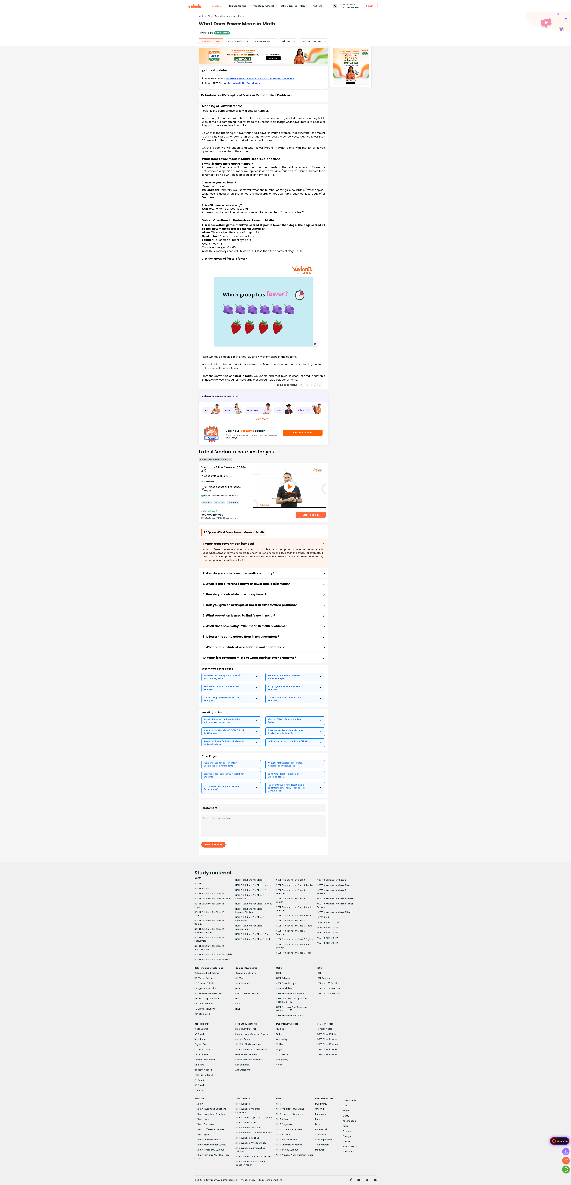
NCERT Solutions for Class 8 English (335, 898)
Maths (202, 16)
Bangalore (320, 1114)
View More (262, 419)
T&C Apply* (231, 437)
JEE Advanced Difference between (253, 1132)
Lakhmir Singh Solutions (206, 998)
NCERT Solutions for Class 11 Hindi (252, 939)
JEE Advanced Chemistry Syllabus (253, 1156)
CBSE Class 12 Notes (327, 1034)
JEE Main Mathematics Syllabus (211, 1144)
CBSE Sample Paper (286, 983)
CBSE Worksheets (285, 988)
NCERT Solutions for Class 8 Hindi (334, 912)
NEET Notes (282, 1119)
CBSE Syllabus (283, 978)
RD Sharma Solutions (205, 983)
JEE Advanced (242, 983)
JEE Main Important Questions (210, 1108)
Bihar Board (200, 1039)
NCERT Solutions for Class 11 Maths (253, 885)
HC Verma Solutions (205, 978)
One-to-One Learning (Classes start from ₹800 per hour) (260, 78)
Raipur (346, 1125)
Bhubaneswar (350, 1146)
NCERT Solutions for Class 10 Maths (294, 885)
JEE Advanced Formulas (247, 1127)
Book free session (302, 432)
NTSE (237, 1008)
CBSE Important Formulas (289, 1015)
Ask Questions (242, 1069)
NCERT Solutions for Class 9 (290, 920)
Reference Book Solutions (208, 973)
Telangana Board (203, 1075)
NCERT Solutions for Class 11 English (253, 934)
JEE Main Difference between (209, 1129)
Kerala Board (201, 1054)
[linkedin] (358, 1180)
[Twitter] (367, 1180)
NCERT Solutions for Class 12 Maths (212, 898)
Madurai (319, 1149)
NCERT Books (323, 917)
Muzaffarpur (321, 1103)
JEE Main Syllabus (203, 1134)
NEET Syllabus (283, 1134)
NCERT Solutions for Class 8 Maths (335, 885)
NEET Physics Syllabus (287, 1139)
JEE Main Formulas (204, 1124)
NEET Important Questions (290, 1108)
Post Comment (213, 844)
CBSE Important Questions (290, 993)
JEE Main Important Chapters (209, 1114)
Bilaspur (347, 1131)
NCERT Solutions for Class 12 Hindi (212, 959)
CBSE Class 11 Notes (327, 1039)
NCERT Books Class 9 (328, 937)
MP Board (199, 1064)
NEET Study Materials (246, 1054)
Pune (345, 1105)
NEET (237, 988)
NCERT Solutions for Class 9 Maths (294, 925)
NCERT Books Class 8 (328, 942)
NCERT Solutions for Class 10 (291, 879)
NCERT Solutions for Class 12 (209, 893)
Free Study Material (245, 1028)
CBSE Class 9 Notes (327, 1049)
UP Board (199, 1085)
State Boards (201, 1028)
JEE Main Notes (202, 1119)
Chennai (319, 1108)
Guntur (346, 1115)
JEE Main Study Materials (248, 1044)
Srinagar (347, 1136)
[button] (211, 410)
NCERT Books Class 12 (328, 922)
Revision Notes (324, 1028)
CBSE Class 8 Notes (327, 1054)
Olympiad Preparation (247, 993)
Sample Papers (262, 41)
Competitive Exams (245, 973)
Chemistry (281, 1039)
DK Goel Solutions (203, 1003)
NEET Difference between (289, 1129)
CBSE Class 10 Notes (327, 1044)
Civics (279, 1064)
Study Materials (235, 41)
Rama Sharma (222, 33)
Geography (282, 1059)
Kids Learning (242, 1064)
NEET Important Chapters (289, 1114)
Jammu (347, 1141)
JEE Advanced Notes (246, 1122)
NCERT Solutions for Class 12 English (213, 954)
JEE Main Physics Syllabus (207, 1139)
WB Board (199, 1090)
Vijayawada (321, 1134)
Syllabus (285, 41)
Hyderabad (321, 1129)
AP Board (199, 1034)
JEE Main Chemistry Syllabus (209, 1149)
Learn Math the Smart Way (244, 83)
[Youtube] (375, 1180)
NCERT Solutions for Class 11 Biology (253, 903)
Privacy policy (248, 1179)
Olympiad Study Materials (249, 1059)
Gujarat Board (201, 1044)
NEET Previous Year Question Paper (294, 1154)
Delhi (317, 1124)
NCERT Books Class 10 (328, 932)
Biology (280, 1034)
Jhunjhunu (348, 1151)
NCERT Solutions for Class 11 (249, 879)
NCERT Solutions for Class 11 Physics (254, 890)
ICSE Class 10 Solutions (329, 983)
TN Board (199, 1080)
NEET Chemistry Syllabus (289, 1144)
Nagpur (346, 1110)
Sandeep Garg (202, 1013)
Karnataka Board (203, 1049)
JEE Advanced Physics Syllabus (251, 1142)
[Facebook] (351, 1180)
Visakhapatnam (323, 1139)
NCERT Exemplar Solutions (208, 993)
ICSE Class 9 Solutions (328, 988)
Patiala (318, 1119)
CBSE (278, 973)
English (279, 1049)
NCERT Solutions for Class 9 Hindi (293, 952)
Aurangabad (349, 1120)
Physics (280, 1028)
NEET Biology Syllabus (287, 1149)
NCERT (197, 883)
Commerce (282, 1054)
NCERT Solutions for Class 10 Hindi (293, 915)
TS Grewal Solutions (204, 1008)
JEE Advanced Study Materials (251, 1049)
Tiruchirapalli (322, 1144)
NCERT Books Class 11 (328, 927)
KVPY (238, 1003)
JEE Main (239, 978)
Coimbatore (349, 1100)
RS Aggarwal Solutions (206, 988)
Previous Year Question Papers (251, 1034)
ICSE (319, 973)
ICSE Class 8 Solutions (328, 993)
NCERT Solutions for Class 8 (331, 879)
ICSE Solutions (324, 978)
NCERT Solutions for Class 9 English (294, 939)
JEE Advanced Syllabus (247, 1137)
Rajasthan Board (203, 1069)
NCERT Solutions (202, 888)
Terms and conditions (270, 1179)
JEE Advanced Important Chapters (253, 1117)
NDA (237, 998)
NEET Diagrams (284, 1124)
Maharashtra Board (204, 1059)
